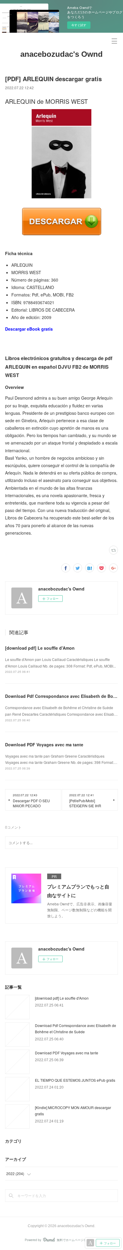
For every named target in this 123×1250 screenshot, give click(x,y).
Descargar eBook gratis (29, 329)
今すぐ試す (78, 25)
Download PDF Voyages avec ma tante (44, 745)
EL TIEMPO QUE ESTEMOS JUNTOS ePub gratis (75, 1080)
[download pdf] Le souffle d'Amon (40, 648)
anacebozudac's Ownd (61, 54)
